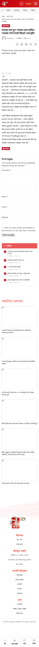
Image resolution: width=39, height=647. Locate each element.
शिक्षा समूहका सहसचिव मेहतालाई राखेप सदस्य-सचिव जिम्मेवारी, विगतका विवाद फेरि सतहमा (18, 453)
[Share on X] (31, 44)
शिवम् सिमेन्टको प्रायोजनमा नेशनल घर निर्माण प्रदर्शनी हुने (19, 423)
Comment (6, 170)
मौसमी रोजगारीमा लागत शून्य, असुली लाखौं (18, 273)
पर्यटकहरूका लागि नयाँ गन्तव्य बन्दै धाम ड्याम (15, 483)
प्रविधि (5, 10)
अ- (3, 73)
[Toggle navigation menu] (35, 3)
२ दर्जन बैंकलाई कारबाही (13, 267)
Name (5, 196)
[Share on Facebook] (17, 44)
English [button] (28, 4)
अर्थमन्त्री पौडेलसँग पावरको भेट (15, 260)
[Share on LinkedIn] (26, 44)
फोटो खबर (14, 10)
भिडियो (30, 10)
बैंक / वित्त (19, 540)
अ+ (10, 73)
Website (5, 217)
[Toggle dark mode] (21, 4)
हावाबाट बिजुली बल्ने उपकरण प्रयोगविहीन (18, 280)
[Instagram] (22, 44)
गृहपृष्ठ (3, 16)
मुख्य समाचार (10, 16)
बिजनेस (22, 10)
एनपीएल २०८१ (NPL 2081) (19, 555)
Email (5, 207)
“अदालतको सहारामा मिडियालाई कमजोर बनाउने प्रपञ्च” (19, 252)
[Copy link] (35, 44)
